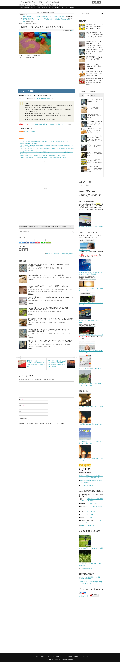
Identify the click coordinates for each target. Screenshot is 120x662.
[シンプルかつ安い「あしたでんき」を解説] (85, 405)
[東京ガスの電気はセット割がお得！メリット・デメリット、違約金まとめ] (85, 474)
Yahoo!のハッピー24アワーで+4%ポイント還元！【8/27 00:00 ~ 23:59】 (49, 286)
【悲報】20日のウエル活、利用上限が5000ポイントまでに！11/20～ (94, 51)
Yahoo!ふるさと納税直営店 (43, 99)
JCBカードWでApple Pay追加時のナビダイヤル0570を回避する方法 (94, 154)
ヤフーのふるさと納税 (29, 131)
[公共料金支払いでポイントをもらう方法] (85, 225)
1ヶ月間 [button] (93, 95)
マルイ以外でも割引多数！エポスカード (91, 335)
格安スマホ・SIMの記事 (87, 525)
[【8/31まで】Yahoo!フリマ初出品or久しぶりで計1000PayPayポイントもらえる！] (23, 301)
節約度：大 (44, 7)
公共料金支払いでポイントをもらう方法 (91, 226)
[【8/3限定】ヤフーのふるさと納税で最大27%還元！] (32, 243)
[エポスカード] (87, 333)
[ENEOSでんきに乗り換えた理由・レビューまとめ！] (85, 457)
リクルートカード (84, 250)
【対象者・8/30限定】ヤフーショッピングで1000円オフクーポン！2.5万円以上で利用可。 (44, 18)
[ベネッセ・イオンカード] (85, 382)
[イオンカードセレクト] (87, 287)
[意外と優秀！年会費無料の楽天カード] (85, 366)
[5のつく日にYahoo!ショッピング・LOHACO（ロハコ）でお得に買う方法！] (23, 345)
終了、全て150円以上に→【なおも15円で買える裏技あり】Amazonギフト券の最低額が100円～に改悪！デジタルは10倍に (94, 139)
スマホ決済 (20, 7)
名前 (21, 399)
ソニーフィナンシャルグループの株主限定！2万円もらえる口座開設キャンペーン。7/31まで (94, 161)
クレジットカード (35, 7)
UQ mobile (90, 514)
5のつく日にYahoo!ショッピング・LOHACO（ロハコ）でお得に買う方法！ (50, 341)
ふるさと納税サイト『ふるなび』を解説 (91, 548)
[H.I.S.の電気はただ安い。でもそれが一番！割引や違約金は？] (85, 440)
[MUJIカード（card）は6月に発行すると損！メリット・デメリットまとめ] (87, 349)
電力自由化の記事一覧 (86, 485)
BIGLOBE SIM (91, 511)
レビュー (51, 7)
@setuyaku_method (67, 253)
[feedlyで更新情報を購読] (96, 2)
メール (21, 405)
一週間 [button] (87, 95)
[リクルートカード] (87, 248)
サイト (21, 411)
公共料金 (26, 7)
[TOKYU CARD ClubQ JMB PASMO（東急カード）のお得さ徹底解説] (85, 270)
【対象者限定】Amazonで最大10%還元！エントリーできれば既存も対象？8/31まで (95, 73)
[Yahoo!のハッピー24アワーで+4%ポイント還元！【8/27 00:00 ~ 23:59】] (23, 290)
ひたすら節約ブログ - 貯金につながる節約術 (39, 2)
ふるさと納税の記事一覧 (87, 568)
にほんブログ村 (83, 596)
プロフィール (64, 7)
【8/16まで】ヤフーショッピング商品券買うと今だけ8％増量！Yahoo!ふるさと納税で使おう (49, 308)
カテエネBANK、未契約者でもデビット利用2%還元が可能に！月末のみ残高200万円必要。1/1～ (44, 157)
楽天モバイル (93, 503)
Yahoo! (48, 253)
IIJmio (90, 517)
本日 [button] (82, 95)
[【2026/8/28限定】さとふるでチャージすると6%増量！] (23, 279)
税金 (72, 30)
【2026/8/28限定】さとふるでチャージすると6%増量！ (46, 275)
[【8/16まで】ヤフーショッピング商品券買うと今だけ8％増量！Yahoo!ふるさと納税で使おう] (23, 312)
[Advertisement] (46, 74)
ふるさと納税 (55, 253)
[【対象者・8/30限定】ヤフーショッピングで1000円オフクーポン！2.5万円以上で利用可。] (23, 268)
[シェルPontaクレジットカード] (85, 318)
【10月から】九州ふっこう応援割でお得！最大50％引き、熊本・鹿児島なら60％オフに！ (44, 16)
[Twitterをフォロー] (93, 2)
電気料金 (57, 7)
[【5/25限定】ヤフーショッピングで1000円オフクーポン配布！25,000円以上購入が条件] (23, 333)
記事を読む (30, 270)
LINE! (43, 240)
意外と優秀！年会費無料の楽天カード (90, 368)
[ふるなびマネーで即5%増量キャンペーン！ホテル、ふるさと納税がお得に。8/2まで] (23, 323)
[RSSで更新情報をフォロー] (99, 2)
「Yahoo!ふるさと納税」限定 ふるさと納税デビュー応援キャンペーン (48, 124)
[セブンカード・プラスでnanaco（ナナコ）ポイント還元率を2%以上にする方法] (87, 301)
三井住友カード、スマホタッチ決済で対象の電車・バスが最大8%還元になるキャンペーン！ (43, 155)
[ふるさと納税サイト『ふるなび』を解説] (85, 546)
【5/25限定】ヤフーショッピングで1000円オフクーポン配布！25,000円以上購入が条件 (48, 330)
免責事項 (72, 7)
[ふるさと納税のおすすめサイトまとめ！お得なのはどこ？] (85, 562)
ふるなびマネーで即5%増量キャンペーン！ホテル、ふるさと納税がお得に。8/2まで (50, 319)
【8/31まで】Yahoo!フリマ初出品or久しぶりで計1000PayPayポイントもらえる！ (50, 298)
